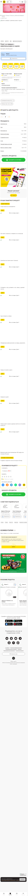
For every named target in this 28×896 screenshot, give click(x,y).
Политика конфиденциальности (16, 647)
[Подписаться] (14, 584)
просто (11, 522)
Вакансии (19, 649)
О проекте (7, 647)
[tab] (4, 894)
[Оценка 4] (9, 476)
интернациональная (6, 85)
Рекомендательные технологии (9, 650)
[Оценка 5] (11, 476)
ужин (2, 522)
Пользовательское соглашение (11, 649)
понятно (22, 879)
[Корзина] (22, 1)
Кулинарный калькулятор (6, 100)
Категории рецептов (20, 650)
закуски (16, 522)
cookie (17, 880)
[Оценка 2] (5, 476)
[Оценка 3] (7, 476)
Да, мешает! (13, 195)
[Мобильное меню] (1, 1)
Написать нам (14, 654)
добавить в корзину (15, 159)
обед (6, 522)
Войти (13, 546)
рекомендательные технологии (8, 880)
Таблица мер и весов (6, 103)
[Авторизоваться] (25, 2)
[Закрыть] (25, 873)
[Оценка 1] (2, 476)
